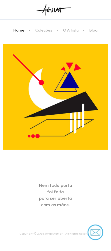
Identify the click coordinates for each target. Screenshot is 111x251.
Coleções (43, 30)
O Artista (71, 30)
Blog (93, 30)
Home (19, 30)
